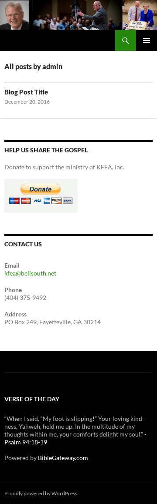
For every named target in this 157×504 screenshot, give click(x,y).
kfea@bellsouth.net (30, 273)
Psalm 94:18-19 (25, 442)
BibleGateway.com (63, 457)
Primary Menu (146, 40)
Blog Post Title (26, 92)
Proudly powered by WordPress (40, 493)
